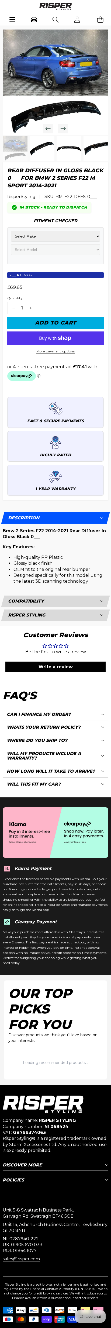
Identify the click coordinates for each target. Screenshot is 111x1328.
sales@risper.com (21, 1258)
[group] (15, 148)
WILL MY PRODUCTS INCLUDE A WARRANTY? (44, 756)
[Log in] (77, 19)
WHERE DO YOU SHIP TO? (37, 740)
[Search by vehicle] (34, 19)
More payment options (55, 351)
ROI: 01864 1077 (20, 1250)
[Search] (55, 19)
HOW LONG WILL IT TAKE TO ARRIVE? (51, 771)
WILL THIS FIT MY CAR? (34, 784)
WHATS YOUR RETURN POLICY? (44, 727)
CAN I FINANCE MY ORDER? (39, 714)
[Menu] (12, 19)
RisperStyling (21, 196)
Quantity (15, 298)
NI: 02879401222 (21, 1238)
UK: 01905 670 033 (22, 1244)
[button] (100, 19)
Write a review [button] (56, 666)
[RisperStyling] (55, 7)
